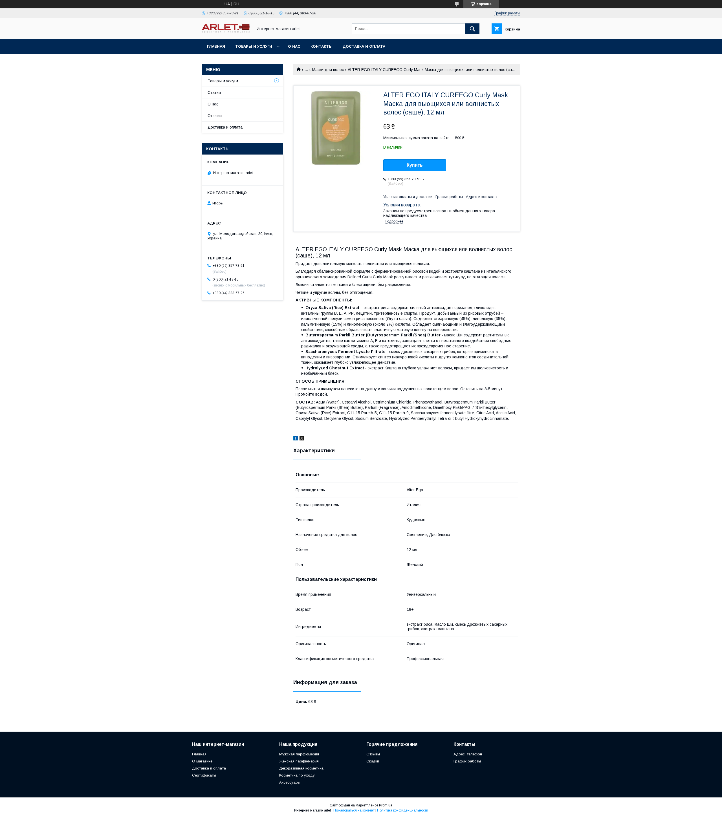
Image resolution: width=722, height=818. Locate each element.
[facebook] (295, 439)
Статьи (214, 92)
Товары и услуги (253, 46)
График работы (467, 761)
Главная (216, 46)
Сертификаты (204, 775)
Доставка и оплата (364, 46)
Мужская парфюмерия (299, 754)
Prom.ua (385, 805)
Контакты (322, 46)
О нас (294, 46)
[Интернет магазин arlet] (226, 31)
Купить (415, 165)
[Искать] (472, 28)
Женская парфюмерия (299, 761)
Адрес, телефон (468, 754)
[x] (302, 439)
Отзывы (215, 115)
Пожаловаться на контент (354, 810)
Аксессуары (289, 782)
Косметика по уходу (297, 775)
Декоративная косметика (301, 768)
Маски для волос (328, 69)
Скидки (372, 761)
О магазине (202, 761)
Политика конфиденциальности (402, 810)
